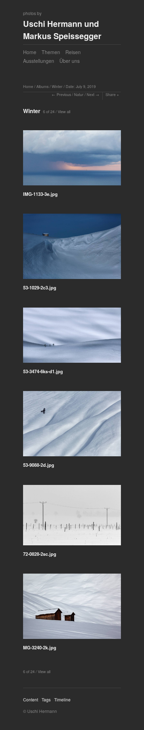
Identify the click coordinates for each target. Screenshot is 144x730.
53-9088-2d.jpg (38, 465)
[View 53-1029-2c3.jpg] (72, 249)
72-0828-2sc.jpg (39, 554)
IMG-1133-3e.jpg (40, 194)
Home (29, 52)
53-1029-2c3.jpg (39, 287)
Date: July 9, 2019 (81, 86)
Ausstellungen (38, 60)
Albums (42, 86)
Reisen (73, 52)
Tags (46, 699)
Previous (64, 94)
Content (30, 699)
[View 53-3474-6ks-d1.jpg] (72, 338)
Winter (57, 86)
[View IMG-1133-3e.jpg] (72, 160)
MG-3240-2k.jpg (39, 647)
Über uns (69, 60)
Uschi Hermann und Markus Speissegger (62, 30)
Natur (79, 94)
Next (90, 94)
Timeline (62, 699)
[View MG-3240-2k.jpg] (72, 609)
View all (64, 111)
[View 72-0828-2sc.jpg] (72, 517)
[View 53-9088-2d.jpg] (72, 426)
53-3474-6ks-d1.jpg (43, 371)
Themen (51, 52)
